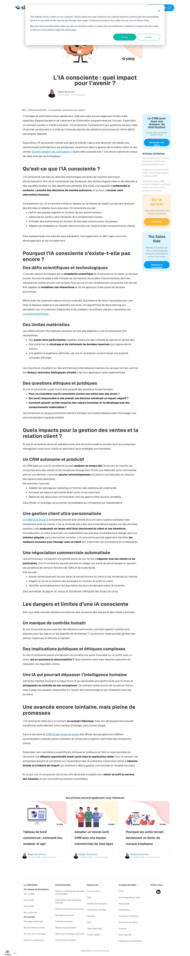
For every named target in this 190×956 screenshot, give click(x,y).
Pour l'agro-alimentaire (33, 921)
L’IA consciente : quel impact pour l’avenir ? (67, 110)
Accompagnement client (129, 897)
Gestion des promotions (65, 927)
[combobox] (10, 953)
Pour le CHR (29, 900)
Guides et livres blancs (97, 903)
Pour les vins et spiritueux (35, 934)
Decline (148, 37)
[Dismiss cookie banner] (159, 11)
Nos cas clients (93, 891)
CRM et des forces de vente (62, 734)
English (8, 954)
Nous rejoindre (125, 934)
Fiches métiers (93, 934)
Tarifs (121, 891)
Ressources (92, 885)
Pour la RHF (29, 906)
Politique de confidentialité (130, 941)
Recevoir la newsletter (156, 266)
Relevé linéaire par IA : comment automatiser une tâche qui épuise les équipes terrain (156, 161)
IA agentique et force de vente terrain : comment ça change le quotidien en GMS (155, 172)
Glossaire (91, 916)
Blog (24, 110)
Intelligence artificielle (37, 110)
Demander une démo (156, 143)
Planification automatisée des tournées (68, 901)
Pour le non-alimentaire (34, 940)
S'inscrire (157, 221)
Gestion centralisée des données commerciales (69, 892)
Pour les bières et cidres (34, 927)
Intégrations (124, 910)
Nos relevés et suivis (64, 915)
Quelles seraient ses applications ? (52, 151)
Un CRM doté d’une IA (35, 519)
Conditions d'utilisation (129, 916)
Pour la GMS (29, 894)
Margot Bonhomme (66, 92)
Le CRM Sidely (31, 885)
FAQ (89, 922)
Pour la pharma (30, 912)
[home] (25, 8)
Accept (124, 37)
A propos (123, 928)
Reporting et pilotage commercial (69, 934)
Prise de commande (64, 921)
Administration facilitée (65, 940)
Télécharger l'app (94, 928)
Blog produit (124, 903)
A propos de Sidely (127, 885)
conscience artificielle (35, 314)
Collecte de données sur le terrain (70, 909)
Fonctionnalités (63, 885)
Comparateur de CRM (96, 910)
